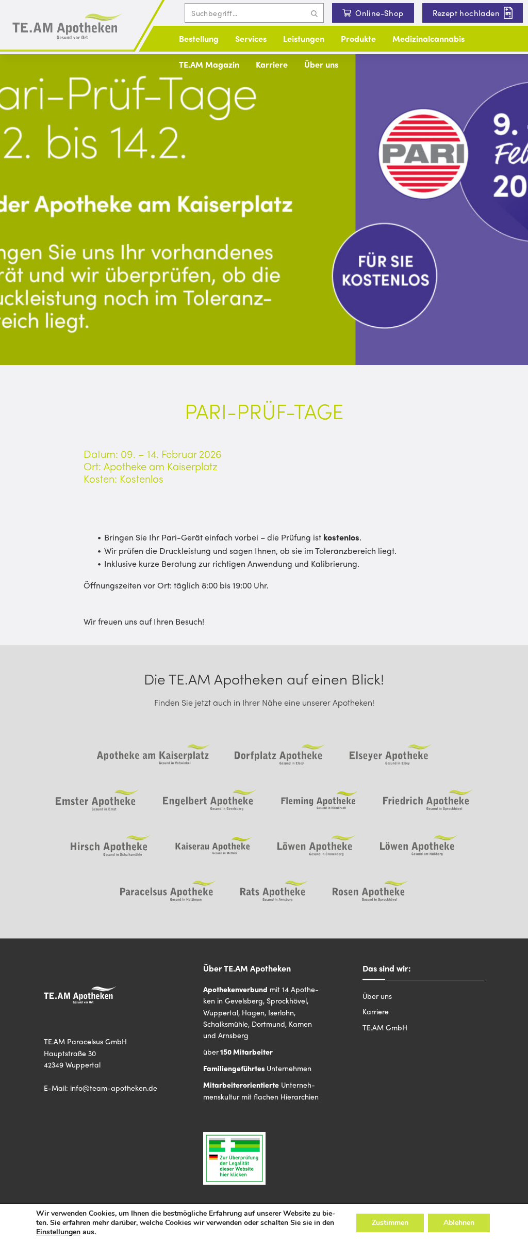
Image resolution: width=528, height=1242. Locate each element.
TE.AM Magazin (209, 64)
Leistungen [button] (303, 38)
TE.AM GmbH (384, 1027)
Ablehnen (458, 1223)
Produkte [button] (358, 38)
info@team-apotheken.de (113, 1087)
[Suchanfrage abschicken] (314, 13)
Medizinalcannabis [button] (428, 38)
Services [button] (251, 38)
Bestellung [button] (199, 38)
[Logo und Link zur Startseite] (67, 26)
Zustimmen (390, 1223)
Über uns (377, 996)
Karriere (272, 64)
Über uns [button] (321, 64)
